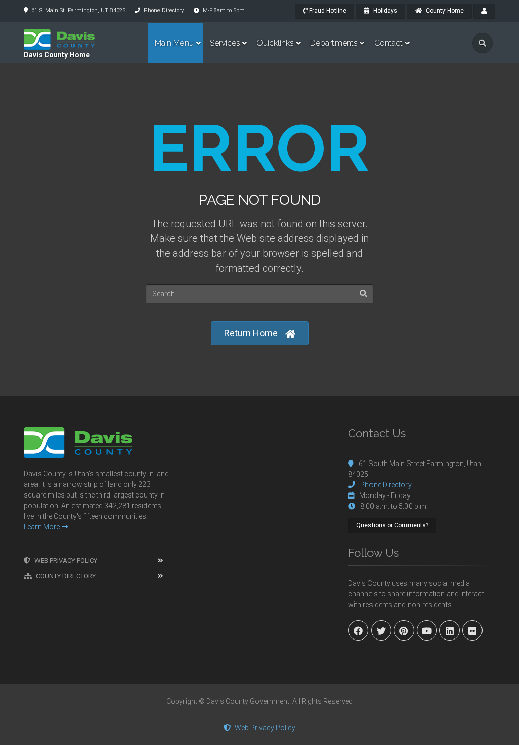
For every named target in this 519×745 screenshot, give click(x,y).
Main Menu (174, 43)
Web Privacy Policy (65, 560)
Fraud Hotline (327, 10)
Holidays (384, 10)
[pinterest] (404, 630)
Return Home (251, 333)
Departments (334, 43)
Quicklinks (275, 43)
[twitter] (381, 630)
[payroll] (484, 11)
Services (225, 43)
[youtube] (427, 630)
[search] (482, 43)
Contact (388, 43)
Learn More (42, 527)
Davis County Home (57, 55)
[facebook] (358, 630)
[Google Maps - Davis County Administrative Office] (259, 503)
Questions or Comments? (392, 525)
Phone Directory (164, 10)
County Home (444, 10)
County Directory (66, 576)
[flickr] (472, 630)
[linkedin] (449, 630)
